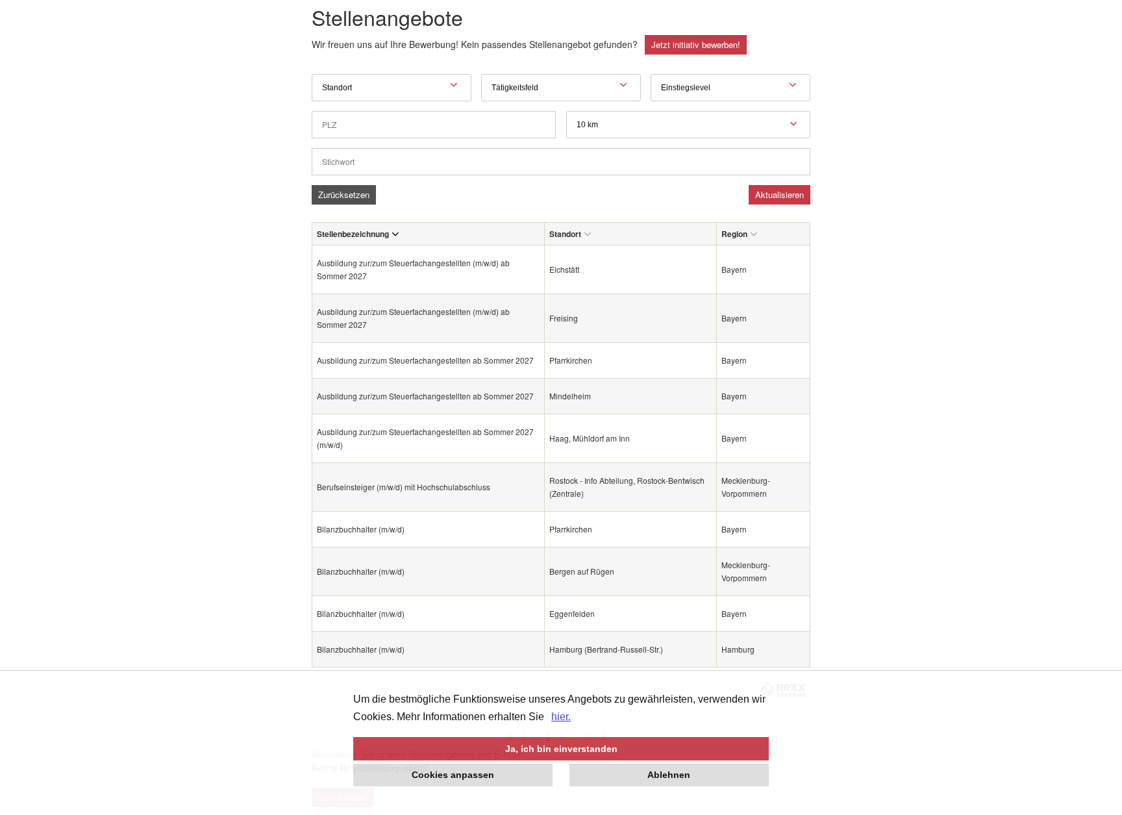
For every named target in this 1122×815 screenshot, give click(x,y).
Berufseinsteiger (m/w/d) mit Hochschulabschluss (404, 486)
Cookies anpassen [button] (453, 775)
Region (734, 234)
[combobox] (688, 124)
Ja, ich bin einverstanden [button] (561, 749)
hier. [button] (561, 716)
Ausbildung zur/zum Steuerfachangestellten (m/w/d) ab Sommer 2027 (413, 269)
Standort (565, 234)
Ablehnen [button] (668, 775)
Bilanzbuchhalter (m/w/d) (361, 528)
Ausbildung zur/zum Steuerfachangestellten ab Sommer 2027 (425, 360)
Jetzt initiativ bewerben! (695, 44)
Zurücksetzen (343, 194)
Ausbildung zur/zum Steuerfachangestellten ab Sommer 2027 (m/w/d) (425, 438)
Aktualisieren (779, 194)
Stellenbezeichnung (353, 234)
